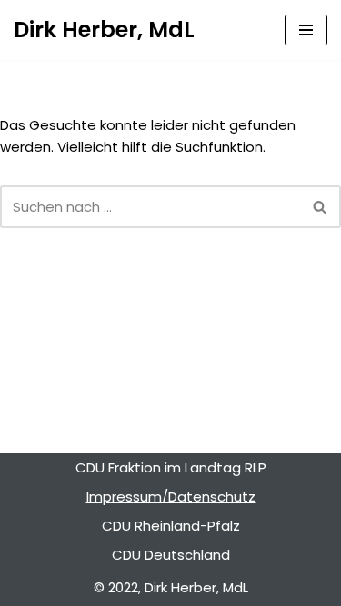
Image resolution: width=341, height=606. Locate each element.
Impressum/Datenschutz (171, 496)
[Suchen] (320, 206)
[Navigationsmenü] (306, 30)
